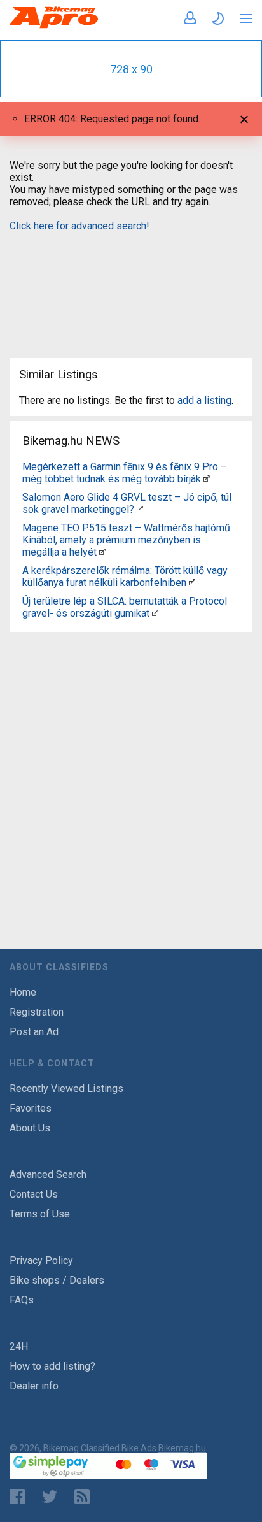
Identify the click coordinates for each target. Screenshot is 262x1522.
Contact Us (34, 1194)
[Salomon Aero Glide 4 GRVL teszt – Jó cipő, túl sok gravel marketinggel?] (140, 509)
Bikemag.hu (182, 1448)
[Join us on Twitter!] (49, 1496)
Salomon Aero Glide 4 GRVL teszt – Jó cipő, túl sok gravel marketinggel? (126, 503)
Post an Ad (34, 1032)
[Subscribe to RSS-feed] (84, 1496)
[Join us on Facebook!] (17, 1496)
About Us (30, 1128)
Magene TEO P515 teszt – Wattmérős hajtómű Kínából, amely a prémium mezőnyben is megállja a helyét (126, 540)
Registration (37, 1012)
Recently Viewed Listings (66, 1088)
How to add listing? (52, 1366)
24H (19, 1346)
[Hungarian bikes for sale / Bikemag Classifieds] (54, 26)
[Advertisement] (131, 287)
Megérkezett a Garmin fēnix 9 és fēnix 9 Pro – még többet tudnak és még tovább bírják (124, 473)
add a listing (204, 400)
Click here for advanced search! (79, 226)
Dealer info (34, 1386)
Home (23, 992)
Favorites (31, 1108)
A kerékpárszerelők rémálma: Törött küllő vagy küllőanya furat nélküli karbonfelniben (125, 576)
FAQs (22, 1300)
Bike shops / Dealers (57, 1280)
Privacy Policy (41, 1260)
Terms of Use (40, 1214)
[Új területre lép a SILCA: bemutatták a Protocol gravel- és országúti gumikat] (155, 613)
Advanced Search (48, 1174)
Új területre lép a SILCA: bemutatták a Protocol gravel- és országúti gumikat (124, 607)
